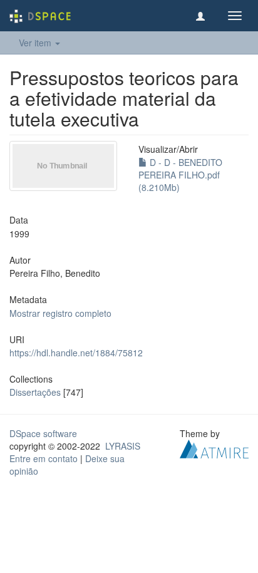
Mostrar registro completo (60, 313)
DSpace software (43, 433)
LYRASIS (122, 446)
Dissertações (35, 392)
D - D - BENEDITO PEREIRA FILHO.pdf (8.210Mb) (180, 175)
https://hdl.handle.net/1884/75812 (76, 352)
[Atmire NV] (214, 447)
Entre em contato (43, 458)
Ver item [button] (36, 42)
